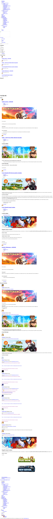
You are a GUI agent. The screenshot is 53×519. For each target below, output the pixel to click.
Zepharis (3, 373)
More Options (3, 42)
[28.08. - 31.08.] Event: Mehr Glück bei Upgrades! (10, 62)
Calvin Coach (4, 411)
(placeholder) (5, 511)
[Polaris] (3, 358)
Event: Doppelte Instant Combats (8, 207)
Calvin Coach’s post (5, 361)
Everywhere (1, 37)
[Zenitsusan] (3, 311)
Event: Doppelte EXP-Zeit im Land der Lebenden (10, 66)
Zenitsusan (3, 64)
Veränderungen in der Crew (15, 361)
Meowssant (3, 53)
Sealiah (4, 103)
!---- (6, 145)
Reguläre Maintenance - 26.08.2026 (9, 247)
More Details (25, 518)
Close (28, 518)
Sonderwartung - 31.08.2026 (6, 58)
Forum (2, 40)
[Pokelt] (3, 385)
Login (2, 29)
